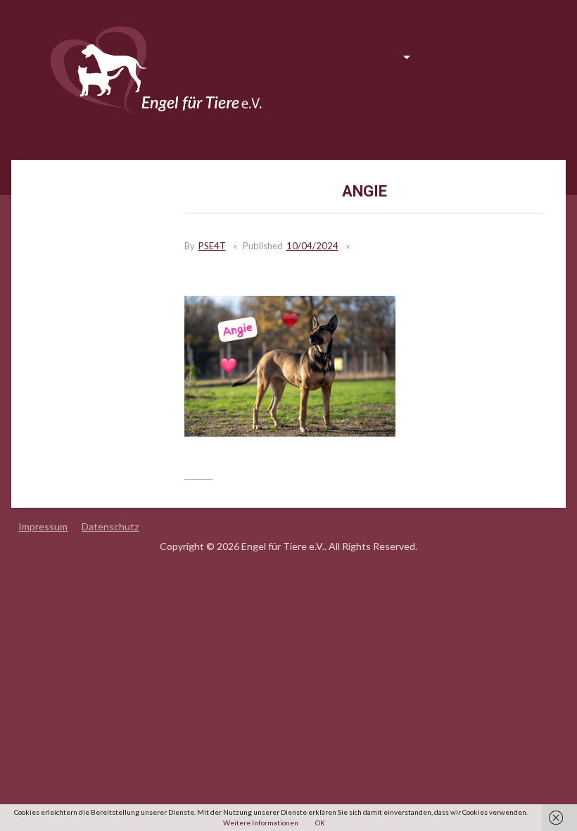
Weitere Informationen (260, 822)
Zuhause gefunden (349, 82)
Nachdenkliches (441, 82)
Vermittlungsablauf (473, 58)
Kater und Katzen (346, 130)
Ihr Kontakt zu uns (348, 106)
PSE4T (212, 245)
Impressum (43, 526)
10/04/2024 (312, 245)
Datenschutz (110, 526)
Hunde (383, 58)
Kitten (489, 106)
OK (320, 822)
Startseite (330, 58)
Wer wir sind (432, 106)
